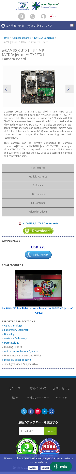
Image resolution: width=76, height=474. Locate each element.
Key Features (38, 167)
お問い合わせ (61, 388)
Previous (7, 89)
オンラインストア (41, 25)
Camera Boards (21, 37)
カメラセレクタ (14, 25)
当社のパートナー (38, 397)
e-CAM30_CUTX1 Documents (40, 223)
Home (5, 37)
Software (38, 185)
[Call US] (32, 16)
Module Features (38, 176)
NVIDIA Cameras (44, 37)
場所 (15, 397)
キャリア (61, 397)
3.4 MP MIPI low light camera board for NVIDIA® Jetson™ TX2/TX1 (38, 310)
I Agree (32, 468)
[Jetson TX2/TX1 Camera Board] (38, 86)
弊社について (38, 388)
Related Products (38, 211)
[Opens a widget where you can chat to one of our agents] (61, 467)
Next (69, 89)
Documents (38, 194)
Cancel (45, 468)
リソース (14, 388)
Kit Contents (38, 203)
